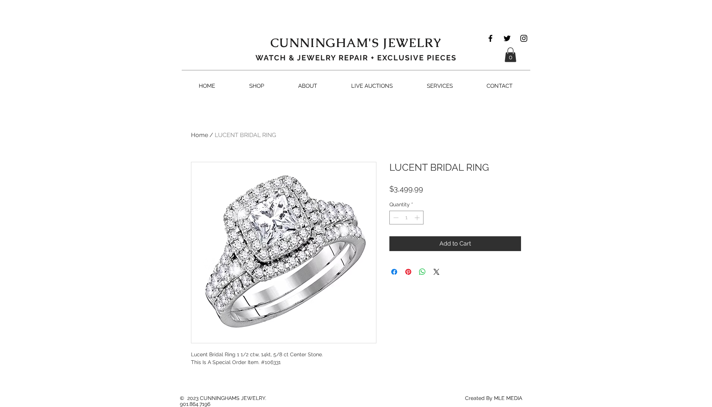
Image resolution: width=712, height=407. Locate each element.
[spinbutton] (406, 217)
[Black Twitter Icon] (507, 38)
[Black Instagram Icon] (523, 38)
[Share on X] (436, 271)
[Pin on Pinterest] (408, 271)
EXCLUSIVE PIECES (416, 57)
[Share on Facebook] (394, 271)
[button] (510, 54)
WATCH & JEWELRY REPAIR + (316, 57)
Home (199, 135)
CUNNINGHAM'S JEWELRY (356, 43)
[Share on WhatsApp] (422, 271)
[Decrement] (395, 217)
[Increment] (417, 217)
